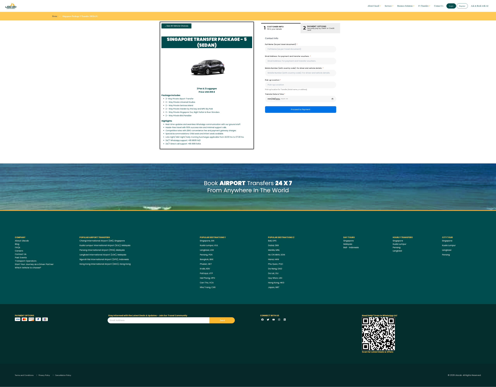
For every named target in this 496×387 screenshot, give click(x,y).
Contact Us (438, 5)
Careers (19, 250)
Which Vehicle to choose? (28, 267)
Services (388, 5)
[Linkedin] (284, 319)
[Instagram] (279, 319)
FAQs (17, 247)
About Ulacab (373, 5)
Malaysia (347, 244)
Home (54, 16)
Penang (396, 247)
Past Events (21, 257)
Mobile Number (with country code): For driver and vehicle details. (294, 68)
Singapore (348, 240)
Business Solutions (405, 5)
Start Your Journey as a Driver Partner (34, 264)
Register (462, 6)
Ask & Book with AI (479, 5)
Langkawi (397, 250)
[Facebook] (262, 319)
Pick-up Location (273, 80)
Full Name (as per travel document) (281, 44)
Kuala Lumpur (399, 244)
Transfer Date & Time (275, 94)
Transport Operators (25, 260)
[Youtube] (273, 319)
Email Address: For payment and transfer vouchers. (288, 56)
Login (451, 6)
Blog (17, 244)
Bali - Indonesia (351, 247)
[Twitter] (268, 319)
